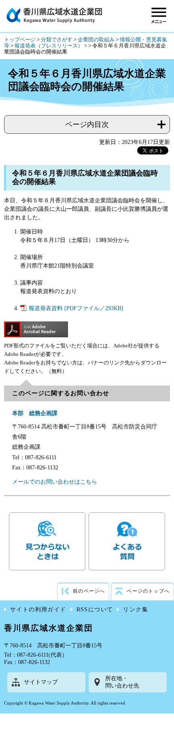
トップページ (20, 40)
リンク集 (135, 609)
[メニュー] (159, 15)
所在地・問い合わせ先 (122, 682)
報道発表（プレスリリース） (49, 46)
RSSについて (94, 609)
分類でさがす (56, 40)
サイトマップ (41, 682)
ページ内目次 (87, 124)
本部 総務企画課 (34, 413)
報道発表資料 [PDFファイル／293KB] (76, 308)
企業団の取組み (96, 40)
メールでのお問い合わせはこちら (54, 482)
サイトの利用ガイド (38, 609)
